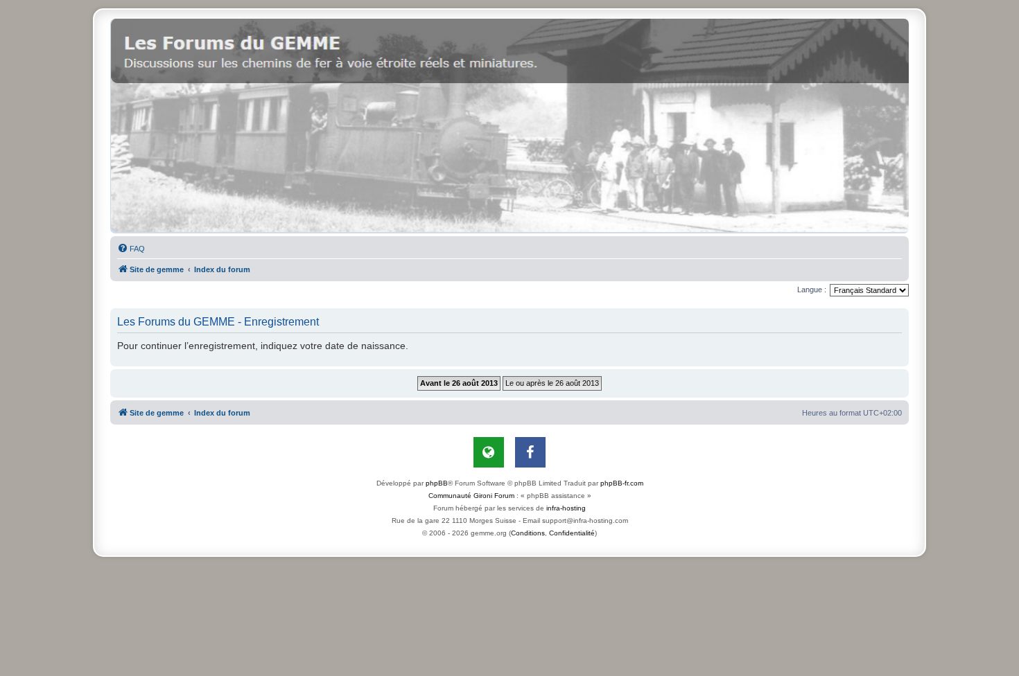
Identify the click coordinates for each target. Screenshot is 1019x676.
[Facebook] (530, 452)
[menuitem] (131, 248)
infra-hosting (566, 508)
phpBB (437, 483)
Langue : (811, 289)
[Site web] (488, 452)
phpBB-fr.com (621, 483)
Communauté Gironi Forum (471, 495)
